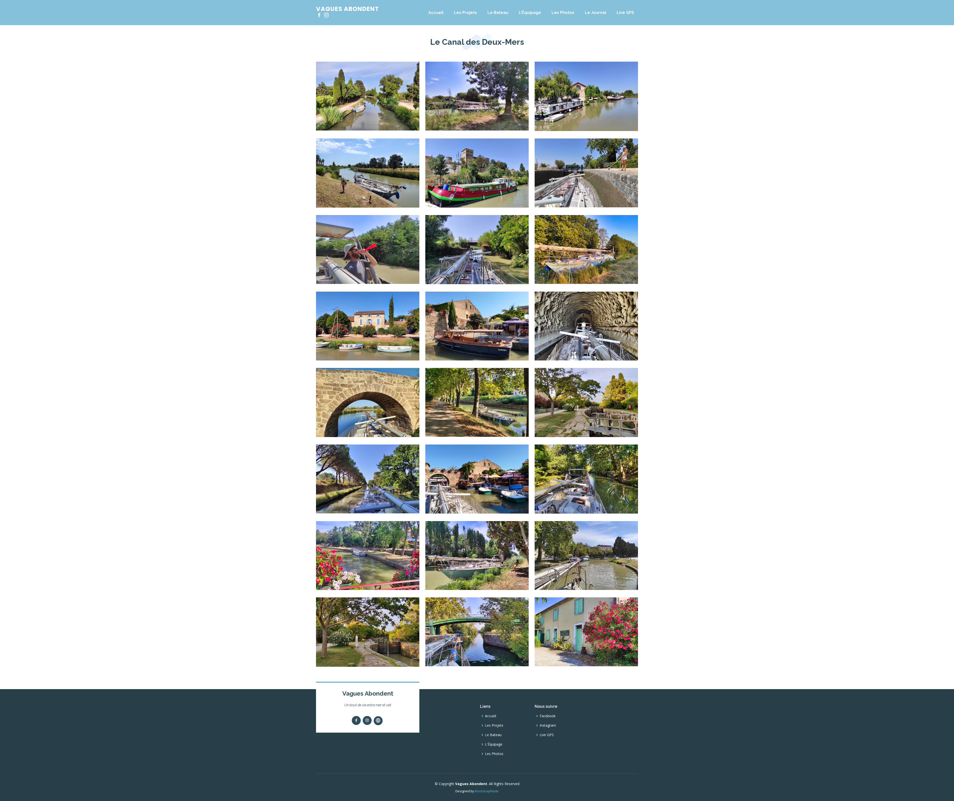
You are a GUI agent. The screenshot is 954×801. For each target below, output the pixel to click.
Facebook (548, 716)
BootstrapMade (487, 791)
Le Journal (595, 12)
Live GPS (625, 12)
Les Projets (465, 12)
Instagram (548, 725)
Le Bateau (497, 12)
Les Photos (563, 12)
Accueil (435, 12)
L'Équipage (530, 12)
